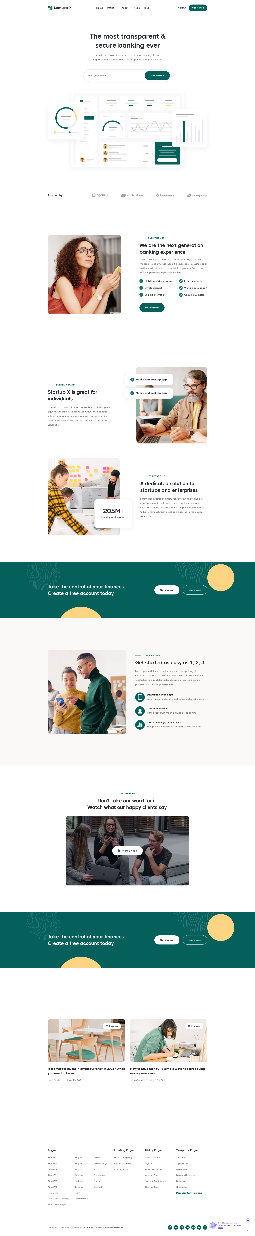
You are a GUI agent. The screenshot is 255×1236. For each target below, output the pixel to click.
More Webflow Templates (189, 1193)
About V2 (52, 1181)
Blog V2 (78, 1163)
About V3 (52, 1187)
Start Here (181, 1157)
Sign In (148, 1163)
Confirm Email (152, 1175)
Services (79, 1187)
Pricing (136, 8)
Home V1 (52, 1157)
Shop (96, 1169)
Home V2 (52, 1163)
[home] (60, 7)
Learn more (195, 590)
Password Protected (186, 1175)
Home (99, 8)
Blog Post (79, 1175)
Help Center (53, 1193)
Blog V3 (78, 1169)
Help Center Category (58, 1198)
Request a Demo (122, 1163)
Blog (146, 8)
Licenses (180, 1181)
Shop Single (99, 1175)
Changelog (181, 1187)
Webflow (118, 1227)
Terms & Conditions (154, 1181)
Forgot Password (153, 1169)
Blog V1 (78, 1157)
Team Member (81, 1198)
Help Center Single (57, 1204)
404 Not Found (183, 1169)
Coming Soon (121, 1169)
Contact (98, 1187)
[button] (112, 8)
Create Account (152, 1157)
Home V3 (52, 1169)
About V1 (52, 1175)
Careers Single (101, 1163)
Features (79, 1181)
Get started (198, 8)
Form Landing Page (123, 1157)
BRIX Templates (93, 1227)
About (125, 8)
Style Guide (182, 1163)
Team (77, 1193)
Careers (98, 1157)
